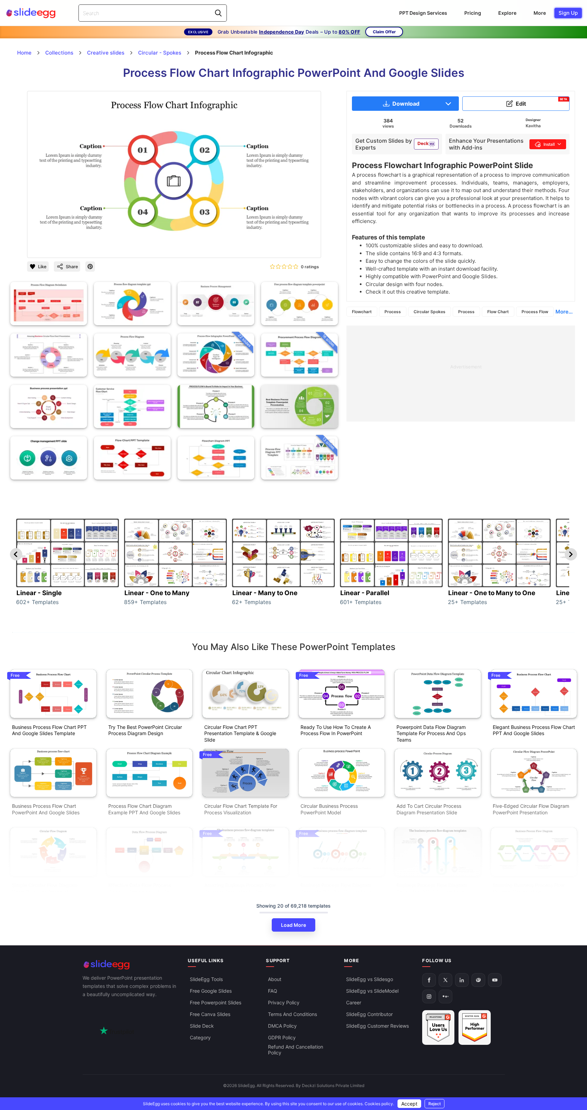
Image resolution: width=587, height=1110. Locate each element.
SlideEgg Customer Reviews (377, 1026)
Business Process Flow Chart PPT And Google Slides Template (49, 730)
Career (353, 1003)
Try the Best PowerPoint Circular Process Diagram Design (145, 730)
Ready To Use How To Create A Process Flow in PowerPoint (336, 730)
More (540, 13)
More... (564, 311)
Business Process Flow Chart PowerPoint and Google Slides (46, 809)
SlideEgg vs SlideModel (372, 991)
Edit (541, 102)
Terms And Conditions (292, 1014)
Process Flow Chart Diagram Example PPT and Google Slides (144, 809)
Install (549, 144)
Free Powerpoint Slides (215, 1003)
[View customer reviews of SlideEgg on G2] (474, 1028)
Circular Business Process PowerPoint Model (329, 809)
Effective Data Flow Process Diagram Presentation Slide (139, 888)
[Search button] (218, 13)
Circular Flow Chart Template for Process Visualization (240, 809)
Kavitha (533, 125)
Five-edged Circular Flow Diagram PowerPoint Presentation (531, 809)
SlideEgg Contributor (369, 1014)
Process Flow (535, 311)
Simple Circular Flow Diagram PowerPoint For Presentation (44, 888)
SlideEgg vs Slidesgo (369, 979)
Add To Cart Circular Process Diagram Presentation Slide (428, 809)
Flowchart (362, 311)
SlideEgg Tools (206, 979)
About (274, 979)
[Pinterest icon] (90, 266)
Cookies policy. (379, 1103)
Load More (293, 925)
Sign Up (568, 13)
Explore (507, 13)
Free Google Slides (211, 991)
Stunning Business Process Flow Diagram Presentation (528, 888)
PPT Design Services (423, 13)
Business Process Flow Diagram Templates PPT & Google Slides (431, 888)
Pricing (472, 13)
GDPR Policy (282, 1038)
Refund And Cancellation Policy (295, 1050)
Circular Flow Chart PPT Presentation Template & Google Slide (240, 733)
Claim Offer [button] (384, 31)
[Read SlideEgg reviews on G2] (438, 1028)
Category (200, 1038)
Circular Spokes (429, 311)
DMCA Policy (282, 1026)
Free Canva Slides (210, 1014)
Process (392, 311)
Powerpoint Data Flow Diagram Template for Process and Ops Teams (431, 733)
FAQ (272, 991)
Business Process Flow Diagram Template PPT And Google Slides (337, 888)
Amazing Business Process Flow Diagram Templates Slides (240, 888)
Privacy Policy (283, 1003)
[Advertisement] (460, 374)
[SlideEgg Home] (131, 964)
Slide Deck (202, 1026)
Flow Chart (498, 311)
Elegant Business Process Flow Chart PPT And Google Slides (534, 730)
